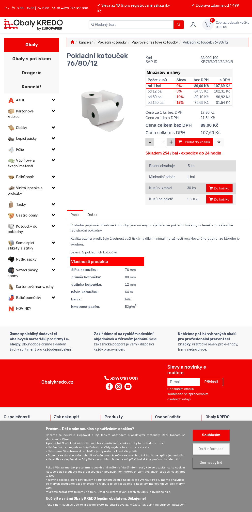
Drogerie (32, 73)
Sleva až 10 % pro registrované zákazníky (135, 5)
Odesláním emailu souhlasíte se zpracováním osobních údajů (187, 394)
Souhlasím (211, 435)
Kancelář (31, 87)
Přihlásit (211, 382)
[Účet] (193, 24)
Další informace (211, 449)
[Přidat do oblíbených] (219, 142)
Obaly (31, 44)
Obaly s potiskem (31, 59)
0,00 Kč (233, 25)
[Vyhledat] (178, 24)
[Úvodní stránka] (72, 42)
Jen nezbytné (211, 463)
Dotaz (92, 215)
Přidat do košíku (196, 142)
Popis (75, 215)
